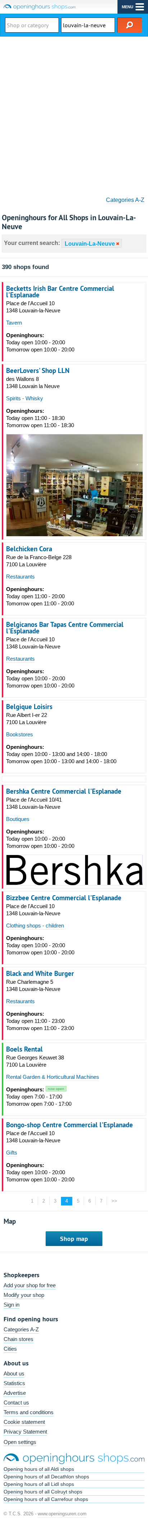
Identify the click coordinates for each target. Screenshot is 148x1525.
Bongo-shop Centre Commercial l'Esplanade (69, 1125)
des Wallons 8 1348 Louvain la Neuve (33, 382)
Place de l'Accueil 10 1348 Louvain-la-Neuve (33, 306)
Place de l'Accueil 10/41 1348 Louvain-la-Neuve (34, 803)
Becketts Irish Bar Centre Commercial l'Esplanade (60, 291)
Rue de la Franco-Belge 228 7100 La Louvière (38, 560)
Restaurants (20, 576)
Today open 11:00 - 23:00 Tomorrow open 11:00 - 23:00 (40, 1021)
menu (127, 7)
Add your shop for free (30, 1285)
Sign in (11, 1305)
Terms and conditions (29, 1412)
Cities (10, 1349)
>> (114, 1201)
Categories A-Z (125, 200)
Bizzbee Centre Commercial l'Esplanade (63, 897)
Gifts (11, 1152)
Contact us (16, 1402)
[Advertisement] (74, 114)
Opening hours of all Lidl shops (39, 1484)
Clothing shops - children (35, 925)
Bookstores (19, 734)
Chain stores (18, 1339)
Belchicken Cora (29, 549)
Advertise (15, 1393)
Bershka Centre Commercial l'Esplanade (63, 791)
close (117, 243)
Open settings (20, 1442)
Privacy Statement (25, 1432)
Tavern (14, 323)
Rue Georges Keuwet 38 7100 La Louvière (35, 1061)
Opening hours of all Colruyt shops (43, 1492)
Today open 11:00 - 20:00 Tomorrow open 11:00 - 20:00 (40, 596)
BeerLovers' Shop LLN (37, 370)
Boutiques (17, 819)
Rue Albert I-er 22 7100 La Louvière (26, 718)
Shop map (74, 1238)
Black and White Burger (40, 973)
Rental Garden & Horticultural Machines (52, 1077)
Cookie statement (24, 1422)
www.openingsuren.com (62, 1513)
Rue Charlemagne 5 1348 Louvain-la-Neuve (33, 985)
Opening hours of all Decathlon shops (46, 1476)
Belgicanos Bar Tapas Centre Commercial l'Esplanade (65, 627)
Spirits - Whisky (24, 398)
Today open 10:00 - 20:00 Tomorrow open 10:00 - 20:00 (40, 342)
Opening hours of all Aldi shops (39, 1469)
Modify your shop (24, 1295)
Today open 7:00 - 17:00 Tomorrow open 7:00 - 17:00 (38, 1096)
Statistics (14, 1383)
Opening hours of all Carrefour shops (46, 1499)
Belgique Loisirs (29, 706)
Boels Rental (24, 1049)
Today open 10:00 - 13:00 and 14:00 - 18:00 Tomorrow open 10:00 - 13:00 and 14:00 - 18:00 (61, 754)
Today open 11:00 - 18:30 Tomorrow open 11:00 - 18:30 (40, 418)
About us (14, 1373)
